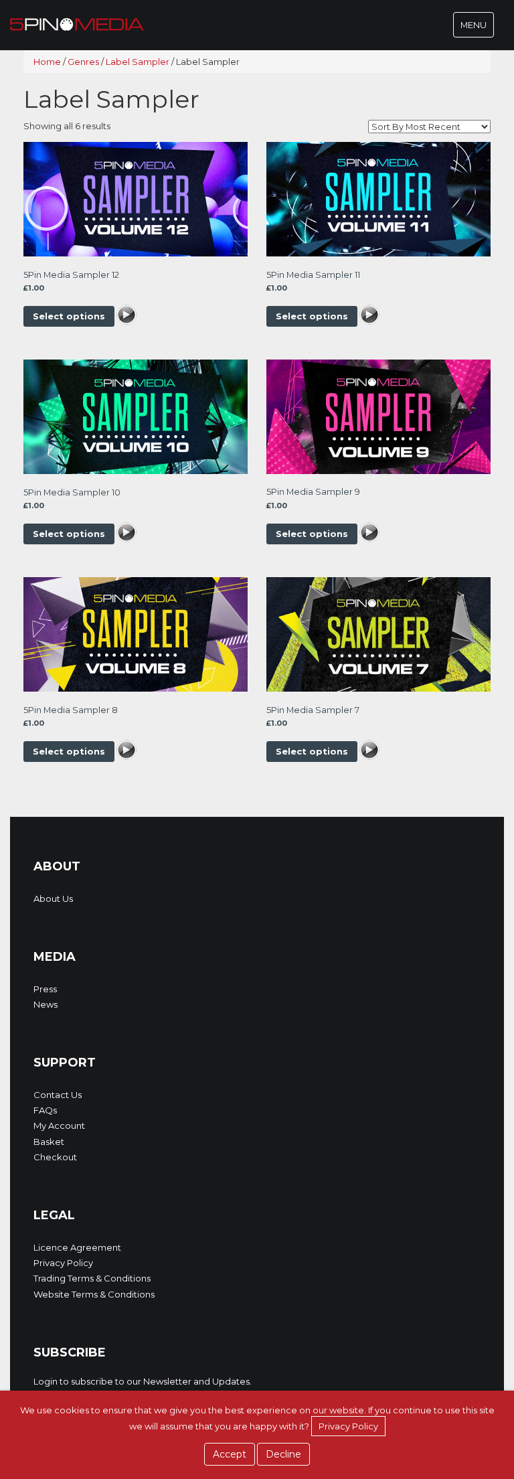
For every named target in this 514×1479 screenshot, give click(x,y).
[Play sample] (126, 316)
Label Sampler (137, 61)
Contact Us (57, 1094)
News (45, 1004)
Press (45, 989)
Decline (283, 1454)
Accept (229, 1454)
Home (47, 61)
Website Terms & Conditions (94, 1294)
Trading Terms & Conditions (92, 1278)
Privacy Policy (63, 1262)
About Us (53, 898)
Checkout (55, 1157)
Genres (83, 61)
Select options (69, 316)
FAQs (45, 1110)
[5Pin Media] (77, 23)
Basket (48, 1141)
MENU (477, 28)
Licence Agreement (77, 1247)
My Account (59, 1125)
